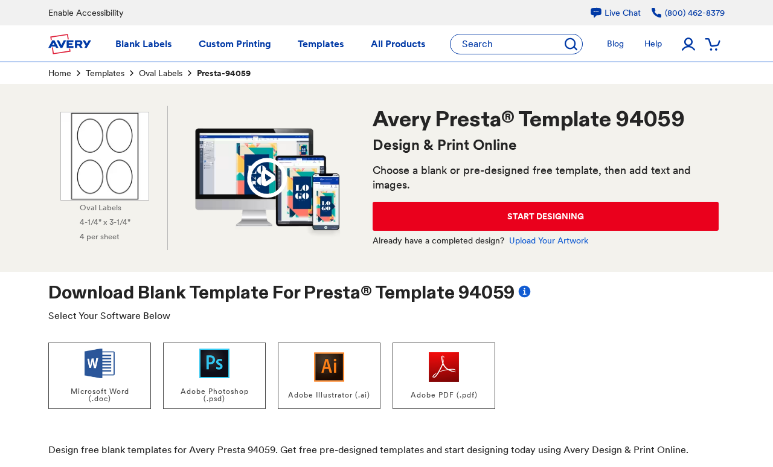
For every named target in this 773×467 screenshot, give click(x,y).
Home (59, 73)
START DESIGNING (545, 216)
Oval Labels (160, 73)
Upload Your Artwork (548, 240)
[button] (267, 178)
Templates (105, 73)
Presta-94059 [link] (224, 73)
